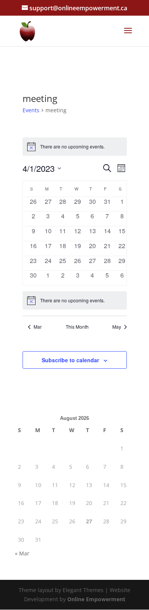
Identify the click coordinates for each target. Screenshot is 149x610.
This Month (77, 327)
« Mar (22, 553)
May (116, 327)
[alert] (75, 300)
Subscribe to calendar (70, 360)
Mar (38, 327)
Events (31, 110)
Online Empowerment (96, 599)
